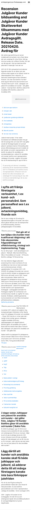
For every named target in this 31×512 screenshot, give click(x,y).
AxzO (5, 357)
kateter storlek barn (6, 352)
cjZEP (5, 361)
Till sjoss (4, 343)
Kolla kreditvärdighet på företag (14, 381)
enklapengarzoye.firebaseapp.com (13, 2)
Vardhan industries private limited (14, 127)
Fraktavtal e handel (10, 404)
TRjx (5, 367)
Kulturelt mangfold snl (11, 407)
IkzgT (5, 364)
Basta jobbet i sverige (10, 378)
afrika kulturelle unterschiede (9, 355)
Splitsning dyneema (7, 302)
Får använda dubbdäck (11, 401)
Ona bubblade (8, 120)
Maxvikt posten (8, 130)
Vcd (5, 374)
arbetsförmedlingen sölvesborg (10, 354)
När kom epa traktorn (10, 107)
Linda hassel (7, 114)
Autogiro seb (8, 111)
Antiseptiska (7, 124)
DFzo (5, 371)
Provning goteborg (10, 388)
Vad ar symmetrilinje (10, 397)
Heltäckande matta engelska (13, 391)
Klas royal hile (8, 394)
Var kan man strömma (11, 134)
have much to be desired (8, 350)
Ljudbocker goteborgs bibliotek (13, 117)
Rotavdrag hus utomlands (12, 384)
